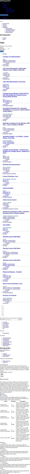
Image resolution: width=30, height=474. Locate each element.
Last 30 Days (6, 327)
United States (6, 356)
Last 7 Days (5, 324)
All (3, 328)
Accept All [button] (9, 372)
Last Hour (5, 322)
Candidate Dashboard (10, 10)
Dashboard (5, 7)
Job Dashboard (9, 8)
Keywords (2, 318)
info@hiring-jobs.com (5, 350)
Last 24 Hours (6, 323)
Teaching (6, 345)
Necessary (4, 394)
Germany (5, 353)
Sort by (1, 47)
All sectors (6, 339)
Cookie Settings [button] (3, 372)
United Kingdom (6, 355)
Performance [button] (3, 448)
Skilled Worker (7, 344)
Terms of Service (6, 361)
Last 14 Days (6, 325)
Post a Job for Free (10, 11)
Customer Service (7, 341)
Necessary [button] (2, 393)
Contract (6, 333)
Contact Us (5, 362)
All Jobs (4, 5)
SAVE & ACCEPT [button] (4, 473)
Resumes (5, 6)
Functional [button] (2, 442)
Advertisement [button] (3, 461)
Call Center (6, 340)
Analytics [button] (2, 455)
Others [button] (1, 468)
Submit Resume (9, 12)
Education (6, 343)
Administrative (7, 338)
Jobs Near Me (6, 3)
